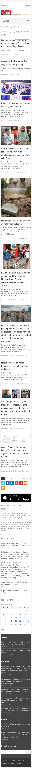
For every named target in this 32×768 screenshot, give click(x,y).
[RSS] (3, 488)
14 (16, 617)
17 (28, 617)
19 (7, 621)
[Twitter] (3, 483)
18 (3, 621)
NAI (16, 121)
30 (24, 624)
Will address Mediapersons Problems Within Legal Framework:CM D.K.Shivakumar (15, 681)
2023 (7, 27)
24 (28, 621)
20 (12, 621)
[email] (26, 483)
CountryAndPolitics (11, 761)
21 (16, 621)
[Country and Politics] (16, 12)
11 (3, 617)
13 (12, 617)
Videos (17, 54)
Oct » (7, 629)
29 (20, 624)
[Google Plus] (17, 483)
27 (12, 624)
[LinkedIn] (12, 483)
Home (3, 27)
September (13, 27)
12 (7, 617)
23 (24, 621)
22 (20, 621)
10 (28, 614)
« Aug (3, 629)
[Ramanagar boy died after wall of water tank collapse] (16, 197)
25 (3, 624)
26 (7, 624)
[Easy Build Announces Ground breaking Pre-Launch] (16, 90)
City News (18, 172)
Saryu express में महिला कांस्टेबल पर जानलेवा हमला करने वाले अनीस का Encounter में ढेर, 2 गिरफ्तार (15, 43)
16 (24, 617)
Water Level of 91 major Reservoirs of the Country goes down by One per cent (15, 584)
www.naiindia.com (16, 535)
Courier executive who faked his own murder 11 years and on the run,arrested (15, 700)
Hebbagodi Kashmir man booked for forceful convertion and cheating (15, 366)
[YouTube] (21, 483)
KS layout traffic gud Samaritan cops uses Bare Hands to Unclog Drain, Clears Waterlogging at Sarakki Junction (15, 279)
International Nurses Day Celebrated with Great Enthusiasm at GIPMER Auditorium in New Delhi (15, 735)
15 (20, 617)
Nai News (21, 121)
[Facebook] (8, 483)
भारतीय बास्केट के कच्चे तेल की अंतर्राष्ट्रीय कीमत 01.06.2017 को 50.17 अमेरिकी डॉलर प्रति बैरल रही (15, 546)
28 (16, 624)
